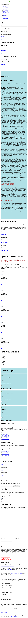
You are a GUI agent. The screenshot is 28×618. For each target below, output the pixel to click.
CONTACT (5, 12)
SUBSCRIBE (16, 485)
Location (2, 284)
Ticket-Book (5, 15)
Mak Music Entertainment (16, 573)
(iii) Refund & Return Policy (7, 559)
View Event (3, 36)
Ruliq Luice (9, 569)
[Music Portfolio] (5, 432)
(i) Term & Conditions (5, 557)
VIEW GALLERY (4, 457)
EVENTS (5, 9)
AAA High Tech (13, 616)
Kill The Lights (4, 242)
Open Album (3, 50)
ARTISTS (5, 11)
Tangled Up (3, 234)
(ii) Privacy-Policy (4, 558)
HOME (5, 6)
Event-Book (5, 18)
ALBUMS (5, 7)
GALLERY (5, 10)
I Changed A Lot (4, 250)
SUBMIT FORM (4, 612)
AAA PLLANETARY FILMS (7, 566)
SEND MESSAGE (4, 543)
